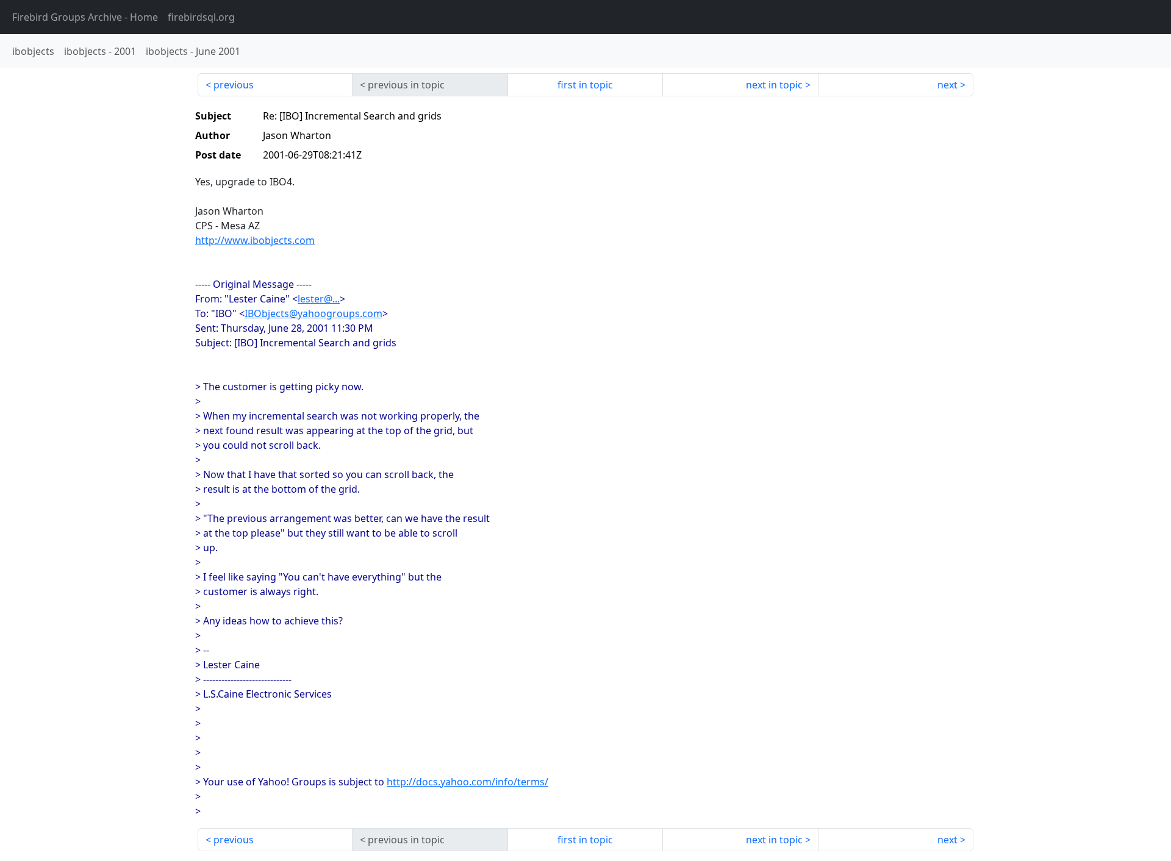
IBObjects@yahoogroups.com (313, 313)
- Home (85, 17)
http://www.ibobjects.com (255, 240)
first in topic (585, 84)
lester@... (319, 298)
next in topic (774, 84)
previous (233, 84)
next (947, 84)
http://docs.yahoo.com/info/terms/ (467, 781)
